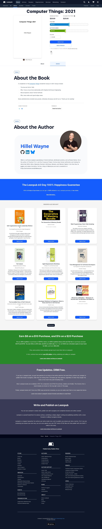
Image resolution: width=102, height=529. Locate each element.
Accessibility (44, 491)
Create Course (45, 461)
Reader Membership (72, 48)
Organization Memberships (24, 501)
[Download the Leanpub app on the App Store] (51, 524)
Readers (31, 2)
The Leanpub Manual (46, 475)
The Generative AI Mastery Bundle (51, 222)
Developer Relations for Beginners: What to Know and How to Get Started (51, 301)
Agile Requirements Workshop (51, 264)
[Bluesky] (33, 152)
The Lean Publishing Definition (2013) (74, 475)
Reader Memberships (70, 456)
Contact (43, 501)
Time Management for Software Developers (82, 264)
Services (48, 2)
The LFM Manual (45, 477)
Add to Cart (61, 42)
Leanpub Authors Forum (47, 473)
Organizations (39, 2)
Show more (51, 325)
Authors (24, 2)
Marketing (56, 2)
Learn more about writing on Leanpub (51, 358)
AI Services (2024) (69, 472)
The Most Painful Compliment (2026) (74, 468)
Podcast (86, 5)
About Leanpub (45, 498)
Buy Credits (68, 458)
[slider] (65, 31)
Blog (42, 499)
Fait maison (19, 264)
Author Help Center (46, 472)
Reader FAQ (68, 460)
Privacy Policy (68, 487)
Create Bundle (44, 460)
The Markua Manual (46, 479)
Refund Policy (68, 489)
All (10, 5)
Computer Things (34, 83)
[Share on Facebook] (22, 109)
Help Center (68, 461)
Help (98, 5)
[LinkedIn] (27, 152)
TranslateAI (20, 486)
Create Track (44, 463)
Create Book (44, 458)
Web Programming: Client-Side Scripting (82, 224)
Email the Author (56, 108)
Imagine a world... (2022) (71, 473)
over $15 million (47, 354)
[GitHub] (23, 152)
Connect (63, 2)
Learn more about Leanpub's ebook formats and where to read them (51, 393)
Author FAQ (44, 470)
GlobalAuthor (21, 477)
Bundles (21, 5)
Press (42, 503)
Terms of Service (69, 484)
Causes (43, 489)
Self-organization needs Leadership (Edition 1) (19, 226)
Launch (92, 5)
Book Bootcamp (21, 494)
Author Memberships (46, 456)
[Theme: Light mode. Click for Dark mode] (89, 2)
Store (18, 2)
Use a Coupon (21, 467)
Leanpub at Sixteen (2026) (71, 470)
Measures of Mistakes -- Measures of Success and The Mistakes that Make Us (82, 298)
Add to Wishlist (61, 45)
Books (15, 5)
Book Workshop (21, 493)
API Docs (43, 481)
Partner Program (45, 487)
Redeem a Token (22, 469)
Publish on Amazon (22, 484)
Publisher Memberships (23, 503)
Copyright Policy (69, 486)
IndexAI (19, 479)
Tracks (33, 5)
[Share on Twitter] (19, 109)
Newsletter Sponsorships (24, 481)
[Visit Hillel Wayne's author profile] (70, 141)
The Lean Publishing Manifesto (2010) (74, 477)
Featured (5, 5)
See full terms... (51, 194)
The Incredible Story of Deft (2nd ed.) (19, 302)
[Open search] (84, 2)
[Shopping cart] (93, 2)
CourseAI (20, 475)
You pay (52, 34)
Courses (28, 5)
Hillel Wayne (28, 59)
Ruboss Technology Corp (58, 518)
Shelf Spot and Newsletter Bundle (26, 482)
